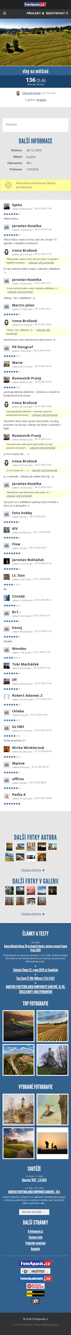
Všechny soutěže (32, 1212)
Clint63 (18, 596)
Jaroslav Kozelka (26, 226)
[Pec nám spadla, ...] (52, 847)
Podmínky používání (35, 1243)
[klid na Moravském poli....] (9, 857)
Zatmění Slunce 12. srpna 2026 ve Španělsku (35, 970)
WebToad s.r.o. (50, 1324)
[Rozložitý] (20, 901)
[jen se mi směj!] (31, 857)
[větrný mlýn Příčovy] (20, 847)
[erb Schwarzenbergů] (42, 857)
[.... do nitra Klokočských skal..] (9, 890)
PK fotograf (22, 347)
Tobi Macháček (25, 664)
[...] (31, 901)
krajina (30, 157)
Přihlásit (34, 13)
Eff (14, 680)
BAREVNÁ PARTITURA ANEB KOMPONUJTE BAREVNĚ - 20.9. (34, 1192)
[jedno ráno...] (42, 847)
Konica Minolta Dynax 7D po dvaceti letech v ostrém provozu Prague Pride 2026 (35, 948)
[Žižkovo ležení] (20, 857)
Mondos (19, 649)
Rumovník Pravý (26, 378)
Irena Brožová (31, 93)
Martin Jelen (23, 305)
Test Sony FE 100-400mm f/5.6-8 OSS (35, 978)
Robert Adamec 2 (27, 695)
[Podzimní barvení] (9, 901)
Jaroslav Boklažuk (28, 560)
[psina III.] (42, 890)
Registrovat (56, 13)
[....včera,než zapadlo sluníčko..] (31, 890)
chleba (18, 711)
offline (18, 779)
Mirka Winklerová (28, 748)
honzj (17, 628)
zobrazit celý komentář (41, 262)
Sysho (17, 205)
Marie (17, 363)
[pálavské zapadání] (9, 847)
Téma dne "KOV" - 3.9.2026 (34, 1180)
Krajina (41, 100)
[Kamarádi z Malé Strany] (31, 847)
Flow (16, 544)
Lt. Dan (18, 575)
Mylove (18, 763)
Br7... (16, 612)
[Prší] (52, 890)
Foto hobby (22, 513)
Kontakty (35, 1249)
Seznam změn (35, 1237)
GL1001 (18, 727)
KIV (15, 528)
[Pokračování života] (42, 901)
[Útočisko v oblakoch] (20, 890)
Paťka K (19, 795)
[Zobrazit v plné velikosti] (35, 42)
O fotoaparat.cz (35, 1231)
